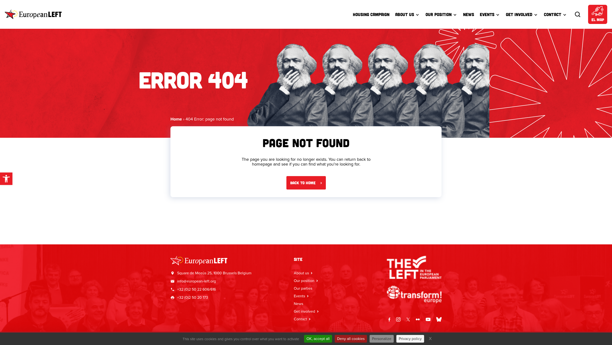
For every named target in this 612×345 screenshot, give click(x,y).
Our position (304, 280)
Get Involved (519, 14)
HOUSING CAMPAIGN (371, 14)
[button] (6, 178)
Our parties (303, 288)
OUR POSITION (439, 14)
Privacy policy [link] (410, 338)
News (468, 14)
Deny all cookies (351, 338)
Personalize (381, 338)
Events (487, 14)
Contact (552, 14)
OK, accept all (318, 338)
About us (404, 14)
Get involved (304, 311)
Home (176, 119)
